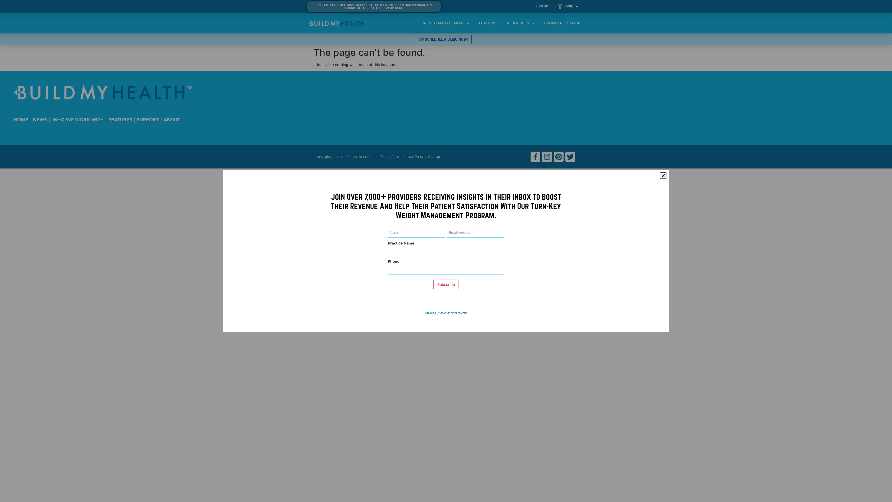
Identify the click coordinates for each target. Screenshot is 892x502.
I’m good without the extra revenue (446, 313)
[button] (663, 175)
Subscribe (446, 284)
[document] (446, 251)
